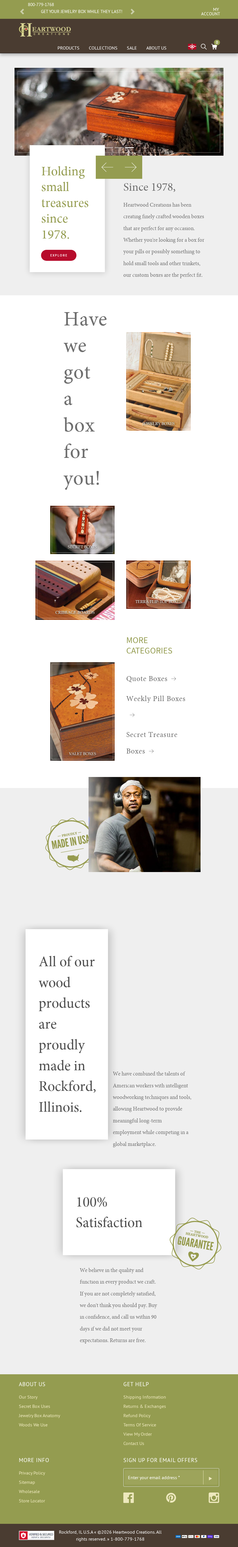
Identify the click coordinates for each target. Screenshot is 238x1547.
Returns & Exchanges (144, 1406)
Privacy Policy (32, 1473)
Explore (59, 255)
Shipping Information (144, 1397)
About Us (156, 48)
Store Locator (32, 1501)
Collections (103, 48)
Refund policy (136, 1415)
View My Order (137, 1434)
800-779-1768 (41, 4)
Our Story (28, 1397)
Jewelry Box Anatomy (39, 1415)
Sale (132, 48)
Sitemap (27, 1482)
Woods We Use (33, 1425)
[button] (22, 12)
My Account (210, 11)
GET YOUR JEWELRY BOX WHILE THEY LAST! (81, 11)
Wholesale (29, 1491)
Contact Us (133, 1443)
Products (68, 48)
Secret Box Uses (34, 1406)
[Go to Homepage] (45, 29)
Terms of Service (139, 1425)
